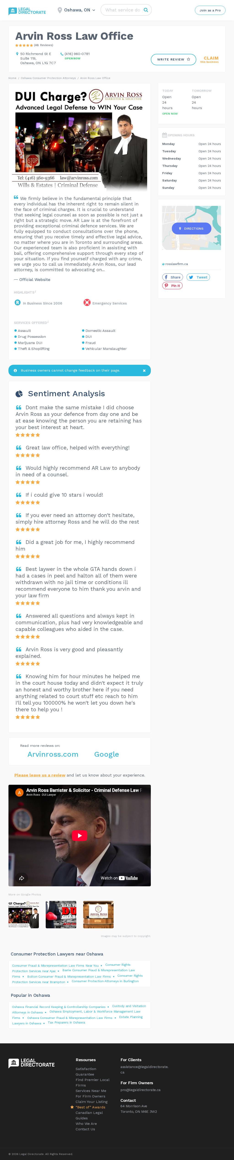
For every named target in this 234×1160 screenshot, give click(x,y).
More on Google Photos (24, 894)
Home (12, 78)
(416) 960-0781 (77, 54)
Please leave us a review (39, 775)
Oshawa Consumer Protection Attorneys (48, 78)
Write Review (171, 59)
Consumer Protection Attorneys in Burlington (105, 981)
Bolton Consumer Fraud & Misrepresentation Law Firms (69, 976)
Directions (193, 228)
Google (106, 754)
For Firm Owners (90, 1096)
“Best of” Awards (90, 1107)
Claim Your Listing (92, 1102)
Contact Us (85, 1129)
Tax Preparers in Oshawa (66, 1022)
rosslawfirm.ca (176, 264)
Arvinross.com (52, 754)
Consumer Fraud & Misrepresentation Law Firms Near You (55, 965)
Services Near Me (91, 1091)
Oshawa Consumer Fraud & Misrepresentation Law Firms (69, 1018)
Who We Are (86, 1123)
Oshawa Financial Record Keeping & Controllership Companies (58, 1007)
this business (209, 59)
